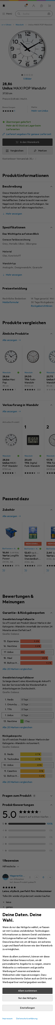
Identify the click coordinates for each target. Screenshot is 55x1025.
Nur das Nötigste (27, 998)
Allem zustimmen (27, 990)
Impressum (7, 1018)
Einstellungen (27, 1007)
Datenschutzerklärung (26, 1018)
